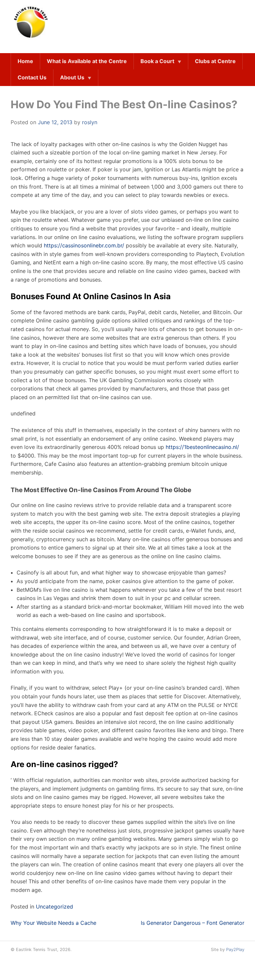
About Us (72, 77)
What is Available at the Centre (87, 61)
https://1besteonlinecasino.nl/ (202, 447)
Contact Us (32, 77)
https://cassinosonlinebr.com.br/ (84, 245)
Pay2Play (235, 949)
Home (25, 61)
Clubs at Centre (215, 61)
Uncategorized (54, 906)
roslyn (89, 122)
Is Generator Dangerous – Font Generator (192, 922)
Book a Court (157, 61)
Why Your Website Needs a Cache (53, 922)
